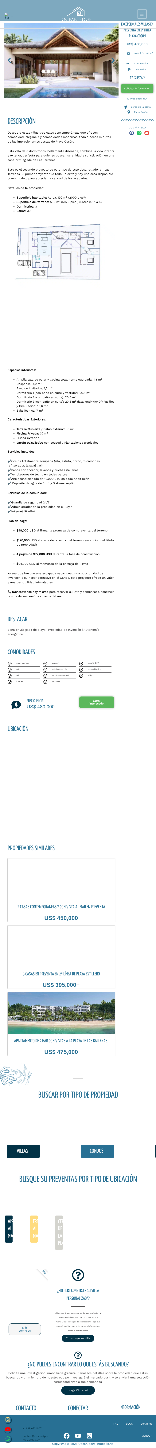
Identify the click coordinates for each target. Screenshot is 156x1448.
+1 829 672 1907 (32, 1428)
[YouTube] (78, 1436)
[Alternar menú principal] (142, 14)
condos (96, 1151)
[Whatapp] (67, 1436)
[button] (9, 60)
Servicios (146, 1423)
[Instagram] (89, 1436)
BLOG (129, 1423)
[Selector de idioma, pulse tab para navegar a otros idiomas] (9, 16)
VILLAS (22, 1151)
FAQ (115, 1423)
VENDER (147, 1435)
